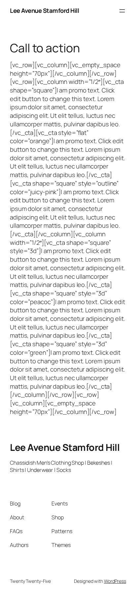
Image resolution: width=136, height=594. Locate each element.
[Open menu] (122, 11)
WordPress (115, 581)
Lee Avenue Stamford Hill (44, 10)
